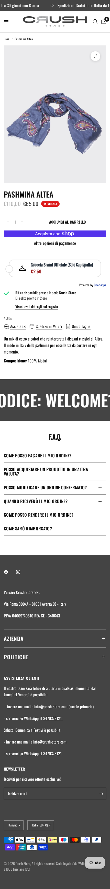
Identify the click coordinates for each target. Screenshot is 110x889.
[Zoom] (95, 56)
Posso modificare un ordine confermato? (45, 487)
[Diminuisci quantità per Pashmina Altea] (8, 222)
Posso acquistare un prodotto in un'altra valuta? (46, 471)
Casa (6, 38)
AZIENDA (14, 638)
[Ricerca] (95, 21)
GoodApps (100, 284)
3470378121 (53, 718)
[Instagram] (21, 572)
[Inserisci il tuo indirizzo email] (101, 794)
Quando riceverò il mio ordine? (36, 501)
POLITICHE (16, 657)
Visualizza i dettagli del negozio (36, 307)
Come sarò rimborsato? (28, 528)
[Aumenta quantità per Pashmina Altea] (22, 222)
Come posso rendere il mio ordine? (38, 515)
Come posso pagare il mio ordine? (38, 455)
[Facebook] (9, 572)
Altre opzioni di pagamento (55, 243)
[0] (103, 21)
